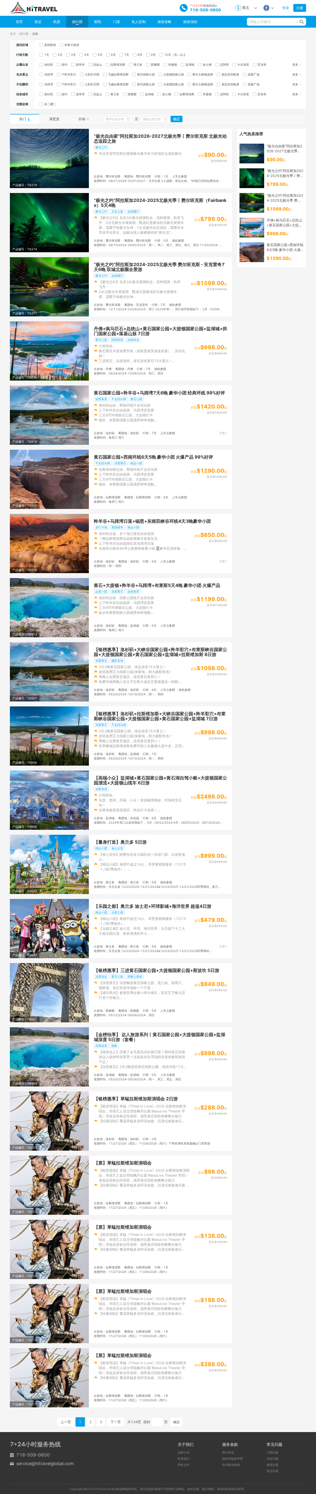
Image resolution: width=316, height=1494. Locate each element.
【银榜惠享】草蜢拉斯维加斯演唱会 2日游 (136, 1098)
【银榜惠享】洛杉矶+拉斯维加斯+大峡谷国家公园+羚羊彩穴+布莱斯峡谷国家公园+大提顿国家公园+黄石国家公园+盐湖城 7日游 (160, 716)
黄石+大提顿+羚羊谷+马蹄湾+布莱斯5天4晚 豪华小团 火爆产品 (157, 585)
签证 (38, 21)
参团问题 (272, 1465)
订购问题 (272, 1452)
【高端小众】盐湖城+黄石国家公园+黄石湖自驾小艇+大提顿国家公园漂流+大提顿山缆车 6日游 (160, 780)
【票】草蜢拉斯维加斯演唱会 (123, 1163)
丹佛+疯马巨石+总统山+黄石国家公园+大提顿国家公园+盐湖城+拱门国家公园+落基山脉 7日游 (160, 331)
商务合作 (184, 1465)
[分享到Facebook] (266, 8)
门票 (116, 21)
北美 (35, 34)
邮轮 (97, 21)
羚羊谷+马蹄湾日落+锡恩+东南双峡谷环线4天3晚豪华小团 (152, 521)
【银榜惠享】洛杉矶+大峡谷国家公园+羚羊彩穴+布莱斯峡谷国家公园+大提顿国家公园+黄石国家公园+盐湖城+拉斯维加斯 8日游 (160, 652)
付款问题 (272, 1458)
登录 (285, 8)
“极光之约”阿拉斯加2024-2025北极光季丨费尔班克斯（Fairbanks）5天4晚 (160, 203)
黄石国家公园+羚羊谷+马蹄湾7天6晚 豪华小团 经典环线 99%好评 (159, 392)
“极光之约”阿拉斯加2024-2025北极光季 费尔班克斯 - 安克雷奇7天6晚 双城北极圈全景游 (159, 267)
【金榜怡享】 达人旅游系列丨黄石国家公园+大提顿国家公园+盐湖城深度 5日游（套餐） (159, 1037)
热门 (22, 119)
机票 (56, 21)
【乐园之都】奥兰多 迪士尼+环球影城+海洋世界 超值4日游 (152, 906)
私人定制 (139, 21)
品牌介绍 (184, 1452)
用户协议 (228, 1452)
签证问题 (272, 1471)
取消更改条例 (231, 1465)
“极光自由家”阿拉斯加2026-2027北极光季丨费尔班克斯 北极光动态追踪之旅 (160, 139)
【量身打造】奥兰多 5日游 (120, 842)
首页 (19, 21)
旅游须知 (190, 21)
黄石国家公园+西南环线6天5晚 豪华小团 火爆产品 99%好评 (153, 457)
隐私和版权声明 (232, 1458)
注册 (299, 8)
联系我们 (184, 1458)
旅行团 (77, 21)
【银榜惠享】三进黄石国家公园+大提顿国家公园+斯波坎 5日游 (156, 970)
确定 (176, 119)
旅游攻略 (164, 21)
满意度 (54, 119)
